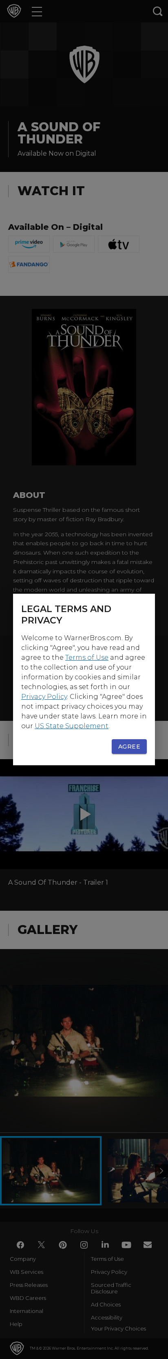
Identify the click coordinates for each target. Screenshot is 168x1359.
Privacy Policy (44, 696)
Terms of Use (86, 657)
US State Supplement (71, 726)
